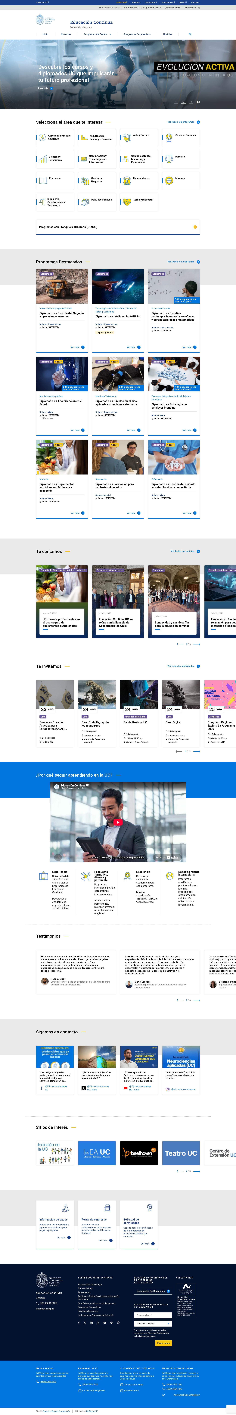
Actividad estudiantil (135, 716)
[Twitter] (85, 1322)
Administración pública (51, 396)
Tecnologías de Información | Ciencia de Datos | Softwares (115, 310)
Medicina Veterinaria (105, 396)
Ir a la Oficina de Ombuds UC (187, 1395)
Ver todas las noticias (185, 551)
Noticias (167, 34)
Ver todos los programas (183, 122)
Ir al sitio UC (42, 2)
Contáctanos (190, 8)
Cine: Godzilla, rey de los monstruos (95, 724)
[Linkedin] (91, 1322)
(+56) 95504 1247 (174, 1389)
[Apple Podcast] (118, 1322)
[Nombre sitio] (57, 1153)
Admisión (121, 2)
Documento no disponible (153, 1291)
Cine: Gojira (173, 722)
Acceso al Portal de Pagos (90, 1284)
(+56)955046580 (172, 8)
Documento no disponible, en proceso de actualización (151, 1280)
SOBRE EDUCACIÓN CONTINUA (95, 1278)
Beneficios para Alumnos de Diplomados (97, 1303)
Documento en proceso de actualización (151, 1305)
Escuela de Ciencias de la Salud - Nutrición (63, 570)
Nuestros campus (45, 1308)
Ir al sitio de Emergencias (93, 1390)
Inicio (45, 34)
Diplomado (46, 274)
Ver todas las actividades (183, 666)
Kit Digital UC (92, 1411)
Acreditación (184, 1278)
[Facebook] (78, 1322)
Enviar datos (163, 1343)
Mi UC (182, 2)
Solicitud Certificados (109, 8)
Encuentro (158, 570)
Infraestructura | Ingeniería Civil (55, 308)
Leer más (45, 88)
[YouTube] (105, 1322)
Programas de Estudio (97, 34)
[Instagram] (98, 1322)
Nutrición (44, 479)
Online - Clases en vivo (50, 324)
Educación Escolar (160, 308)
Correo (195, 2)
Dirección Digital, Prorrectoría (56, 1411)
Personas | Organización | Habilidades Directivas (171, 398)
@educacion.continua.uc (183, 1089)
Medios (136, 2)
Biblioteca (150, 2)
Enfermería (157, 479)
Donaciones (168, 2)
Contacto (40, 1297)
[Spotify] (111, 1322)
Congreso (214, 716)
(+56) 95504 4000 (48, 1381)
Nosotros (66, 34)
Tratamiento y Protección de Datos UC (95, 1315)
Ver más (77, 347)
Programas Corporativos (137, 34)
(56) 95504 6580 (48, 1303)
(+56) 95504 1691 (174, 1384)
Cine (43, 716)
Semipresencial (103, 495)
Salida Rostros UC (135, 722)
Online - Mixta (46, 412)
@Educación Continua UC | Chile (98, 1088)
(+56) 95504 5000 (90, 1384)
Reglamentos (84, 1292)
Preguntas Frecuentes (88, 1311)
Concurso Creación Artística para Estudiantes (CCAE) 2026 (52, 726)
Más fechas (47, 418)
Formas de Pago (85, 1288)
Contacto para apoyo (133, 1384)
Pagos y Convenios (152, 8)
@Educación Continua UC (56, 1088)
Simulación (101, 479)
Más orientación (131, 1390)
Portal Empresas (132, 8)
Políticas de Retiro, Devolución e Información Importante (98, 1297)
